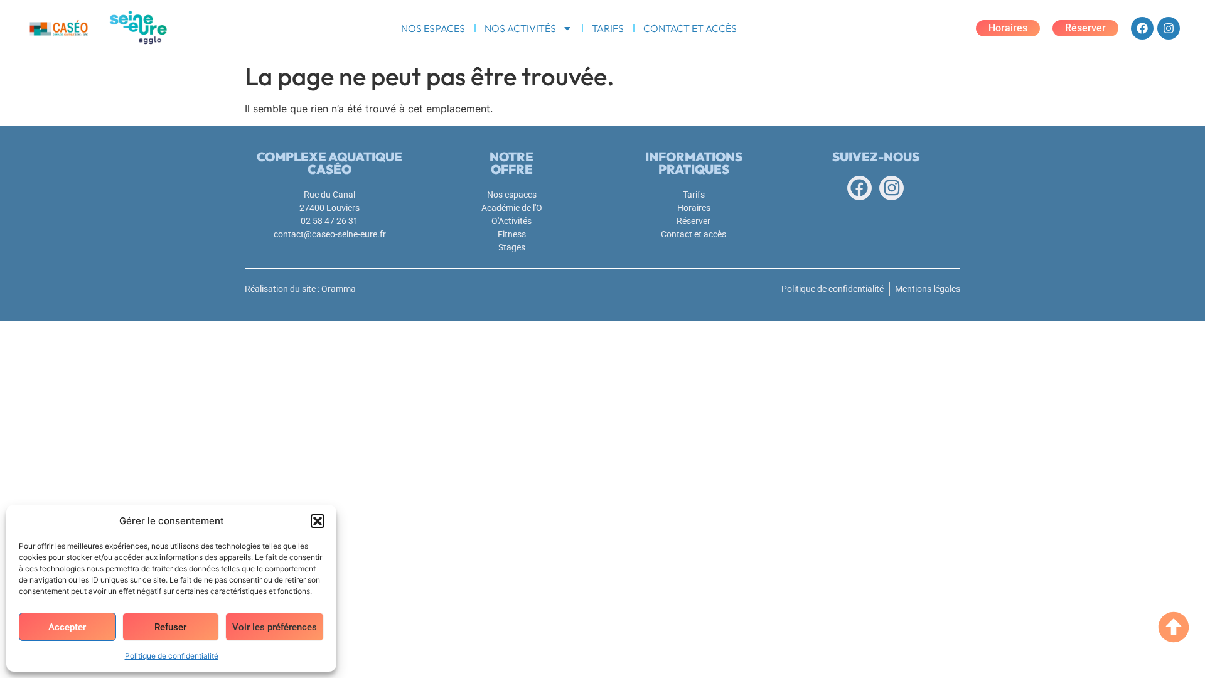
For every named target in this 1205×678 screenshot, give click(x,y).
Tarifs (608, 28)
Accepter (67, 627)
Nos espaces (433, 28)
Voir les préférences (274, 627)
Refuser (170, 627)
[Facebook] (1142, 28)
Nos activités (520, 28)
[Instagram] (1168, 28)
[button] (317, 521)
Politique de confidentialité (171, 655)
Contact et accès (690, 28)
